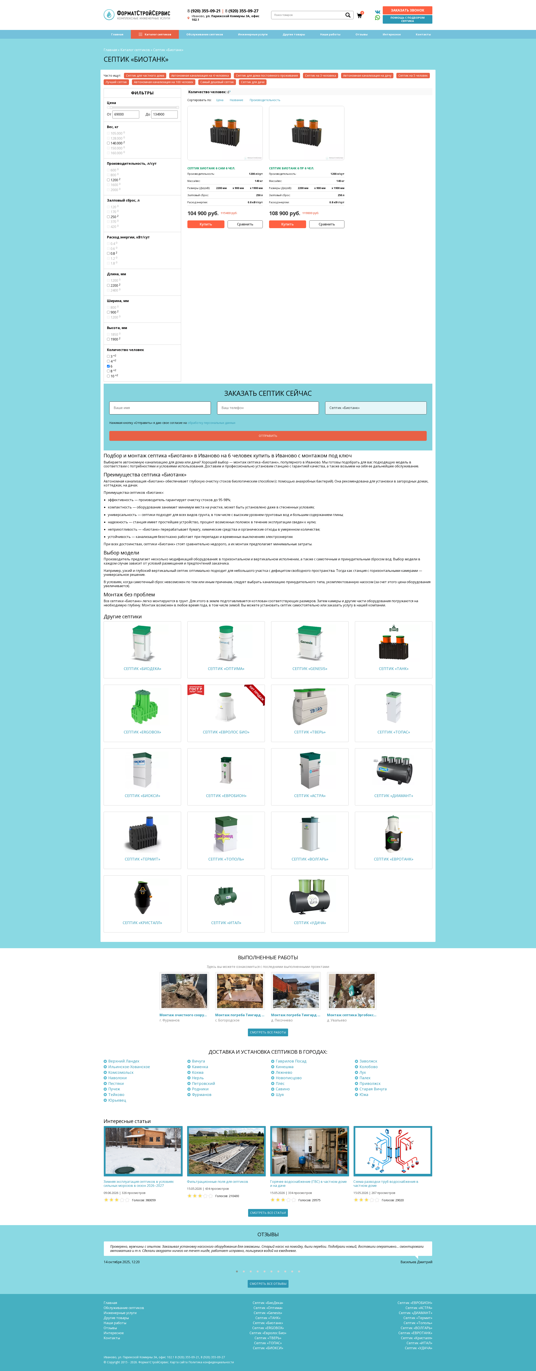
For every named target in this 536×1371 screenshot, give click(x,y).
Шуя (280, 1094)
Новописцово (289, 1077)
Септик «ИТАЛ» (419, 1343)
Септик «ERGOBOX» (268, 1328)
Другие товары (294, 34)
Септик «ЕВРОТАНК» (415, 1333)
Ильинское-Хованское (129, 1066)
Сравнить (245, 224)
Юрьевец (117, 1100)
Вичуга (198, 1061)
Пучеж (114, 1088)
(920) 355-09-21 (204, 11)
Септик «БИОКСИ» (268, 1348)
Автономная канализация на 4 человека (200, 75)
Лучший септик (116, 82)
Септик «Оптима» (268, 1307)
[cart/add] (205, 224)
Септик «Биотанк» (268, 1323)
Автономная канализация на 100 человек (163, 82)
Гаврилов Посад (291, 1061)
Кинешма (285, 1066)
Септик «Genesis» (268, 1313)
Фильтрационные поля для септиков (217, 1181)
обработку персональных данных (211, 423)
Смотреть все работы (268, 1032)
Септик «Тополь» (418, 1323)
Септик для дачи (252, 82)
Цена (219, 100)
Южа (363, 1094)
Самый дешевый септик (217, 82)
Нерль (198, 1077)
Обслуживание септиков (204, 34)
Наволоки (117, 1077)
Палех (364, 1077)
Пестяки (116, 1083)
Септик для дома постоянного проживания (267, 75)
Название (236, 100)
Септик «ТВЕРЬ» (268, 1338)
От (109, 114)
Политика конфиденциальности (211, 1362)
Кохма (198, 1072)
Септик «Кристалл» (416, 1338)
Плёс (280, 1083)
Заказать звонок (407, 10)
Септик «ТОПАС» (268, 1343)
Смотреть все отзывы (268, 1284)
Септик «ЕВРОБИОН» (415, 1302)
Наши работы (330, 34)
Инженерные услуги (253, 34)
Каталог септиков (158, 34)
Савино (283, 1088)
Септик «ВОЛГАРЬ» (416, 1328)
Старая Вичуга (373, 1088)
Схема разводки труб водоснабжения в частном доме (385, 1183)
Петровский (203, 1083)
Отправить (268, 436)
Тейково (116, 1094)
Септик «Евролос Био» (268, 1333)
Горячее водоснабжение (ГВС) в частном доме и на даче (308, 1183)
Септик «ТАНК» (268, 1318)
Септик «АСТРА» (419, 1307)
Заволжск (368, 1061)
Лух (362, 1072)
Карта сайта (179, 1362)
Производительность (265, 100)
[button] (236, 1271)
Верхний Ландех (123, 1061)
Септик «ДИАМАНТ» (415, 1313)
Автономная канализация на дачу (367, 75)
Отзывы (362, 34)
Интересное (392, 34)
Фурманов (201, 1094)
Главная (117, 34)
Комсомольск (121, 1072)
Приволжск (370, 1083)
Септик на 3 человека (320, 75)
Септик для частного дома (145, 75)
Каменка (200, 1066)
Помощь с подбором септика (407, 19)
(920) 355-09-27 (241, 11)
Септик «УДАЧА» (418, 1348)
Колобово (368, 1066)
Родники (200, 1088)
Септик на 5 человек (413, 75)
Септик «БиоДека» (268, 1302)
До (148, 114)
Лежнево (284, 1072)
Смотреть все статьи (268, 1213)
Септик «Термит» (417, 1318)
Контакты (423, 34)
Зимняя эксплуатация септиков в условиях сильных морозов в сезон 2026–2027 (139, 1183)
